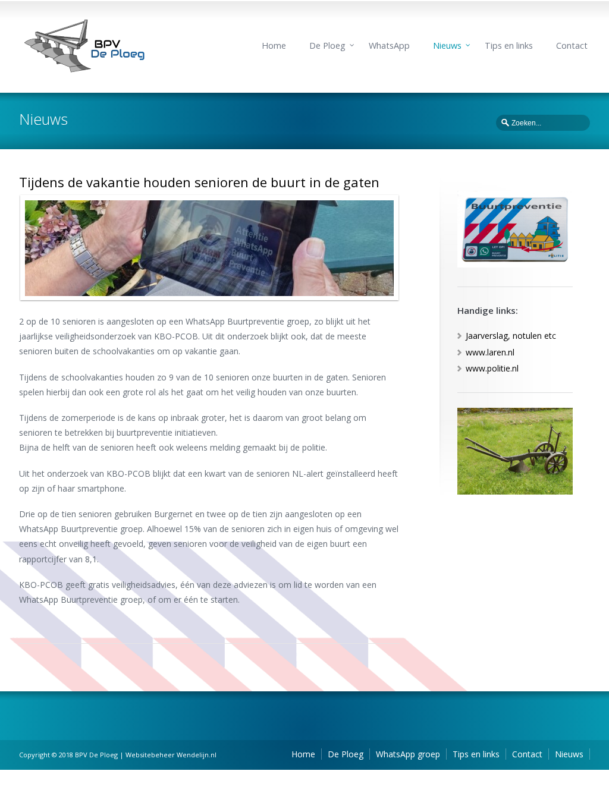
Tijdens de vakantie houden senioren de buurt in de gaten (199, 182)
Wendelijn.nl (196, 754)
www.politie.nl (492, 368)
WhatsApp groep (408, 754)
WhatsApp (389, 45)
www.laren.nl (490, 352)
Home (274, 45)
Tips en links (509, 45)
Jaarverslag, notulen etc (511, 335)
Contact (572, 45)
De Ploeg (327, 45)
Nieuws (447, 45)
